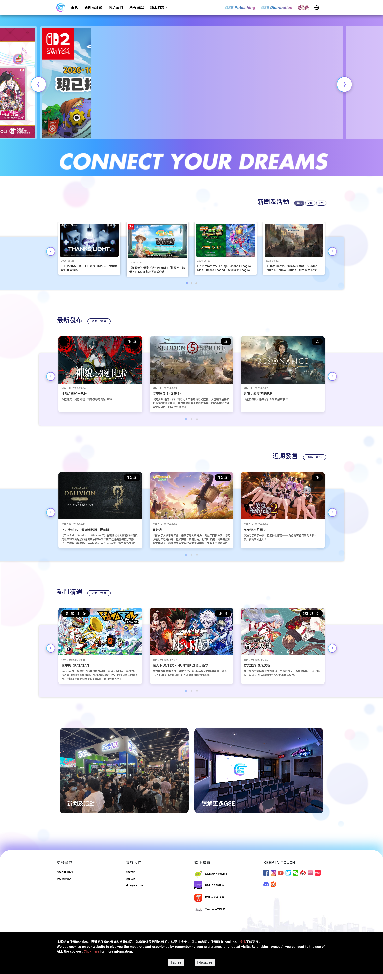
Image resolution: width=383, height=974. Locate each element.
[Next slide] (344, 84)
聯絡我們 (130, 878)
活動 (321, 203)
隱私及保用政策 (65, 872)
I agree (176, 962)
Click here (91, 951)
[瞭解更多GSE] (258, 770)
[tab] (187, 283)
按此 (242, 942)
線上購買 (157, 7)
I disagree (204, 962)
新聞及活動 (93, 7)
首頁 (74, 7)
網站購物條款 (64, 878)
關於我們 (116, 7)
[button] (318, 7)
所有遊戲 (136, 7)
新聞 (310, 203)
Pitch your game (135, 885)
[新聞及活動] (124, 770)
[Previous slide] (38, 84)
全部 (299, 203)
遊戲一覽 (98, 321)
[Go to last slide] (50, 251)
